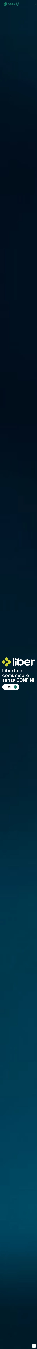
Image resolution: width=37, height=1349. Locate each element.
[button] (35, 4)
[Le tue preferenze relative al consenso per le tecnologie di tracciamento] (34, 1346)
